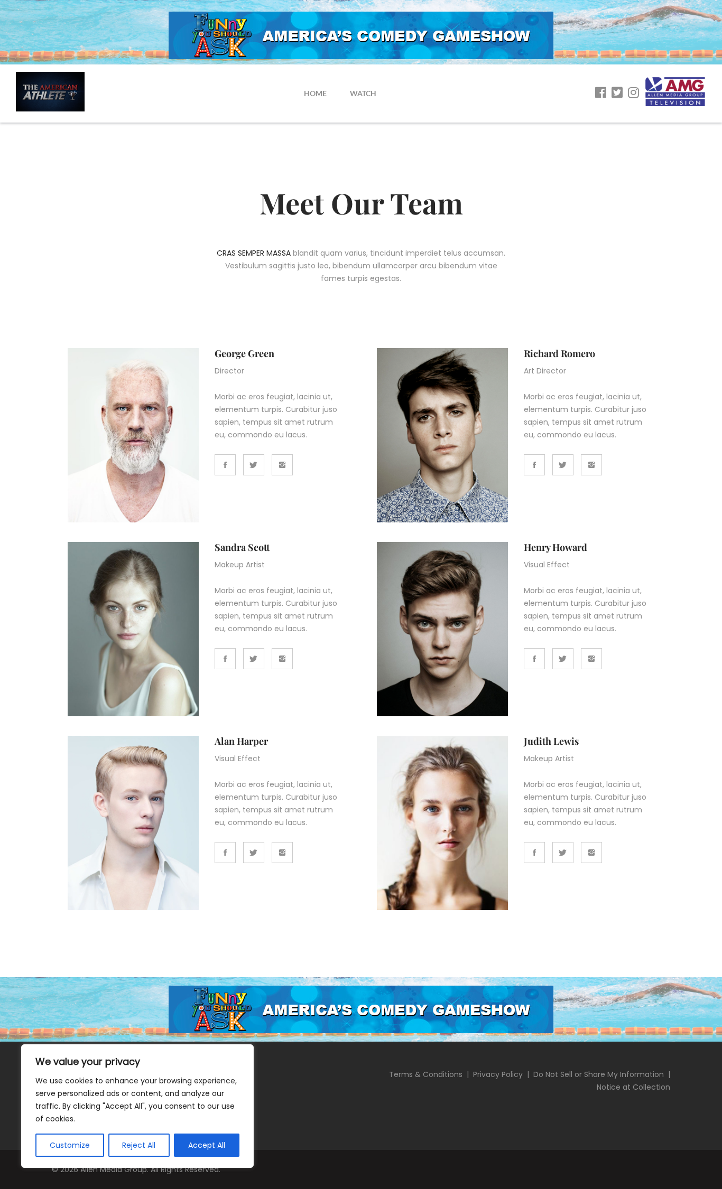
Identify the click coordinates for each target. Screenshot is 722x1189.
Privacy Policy (498, 1074)
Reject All (138, 1145)
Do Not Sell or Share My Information (598, 1074)
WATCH (363, 93)
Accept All (206, 1145)
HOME (315, 93)
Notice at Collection (633, 1087)
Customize (70, 1145)
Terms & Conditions (425, 1074)
